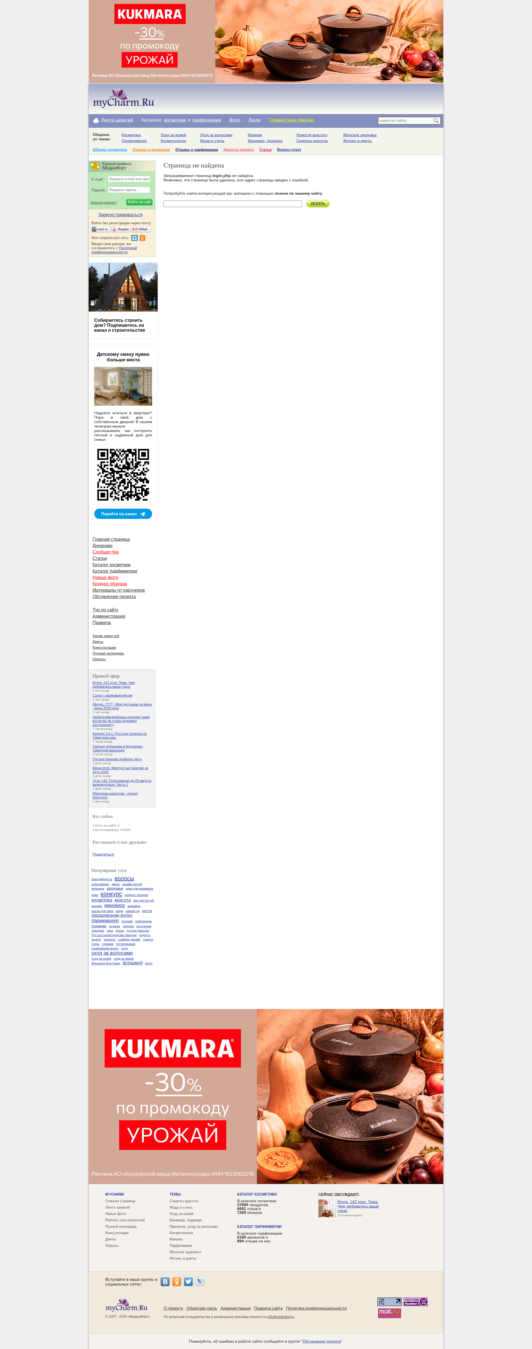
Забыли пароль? (104, 203)
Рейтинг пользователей (125, 1220)
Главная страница (111, 539)
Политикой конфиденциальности (114, 250)
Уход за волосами (216, 135)
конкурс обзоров (136, 895)
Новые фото (105, 577)
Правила (102, 622)
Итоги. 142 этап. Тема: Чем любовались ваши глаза (114, 685)
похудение (143, 926)
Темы (175, 1194)
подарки (98, 926)
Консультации (104, 647)
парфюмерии (206, 120)
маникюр (114, 905)
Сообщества (106, 552)
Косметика (131, 135)
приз (110, 930)
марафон (133, 906)
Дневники (102, 545)
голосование (100, 884)
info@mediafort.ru (280, 1317)
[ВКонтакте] (165, 1281)
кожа (94, 895)
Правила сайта (268, 1308)
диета (116, 884)
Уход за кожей (173, 135)
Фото (234, 120)
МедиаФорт (139, 1317)
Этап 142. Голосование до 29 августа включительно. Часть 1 (122, 783)
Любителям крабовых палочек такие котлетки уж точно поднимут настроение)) (121, 721)
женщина (97, 888)
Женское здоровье (360, 135)
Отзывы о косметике (151, 150)
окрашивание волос (112, 915)
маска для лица (102, 911)
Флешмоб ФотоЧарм (105, 963)
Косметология (173, 140)
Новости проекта (239, 150)
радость (144, 935)
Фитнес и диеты (357, 140)
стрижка (107, 944)
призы (120, 930)
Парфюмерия (134, 140)
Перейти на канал (119, 513)
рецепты (110, 939)
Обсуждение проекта (114, 596)
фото (148, 963)
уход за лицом (124, 958)
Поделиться (103, 854)
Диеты (98, 642)
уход (124, 948)
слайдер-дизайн (129, 939)
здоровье (115, 888)
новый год (133, 911)
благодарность (101, 879)
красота (123, 900)
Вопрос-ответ (289, 150)
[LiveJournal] (200, 1281)
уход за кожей (101, 958)
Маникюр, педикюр (265, 140)
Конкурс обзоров (110, 583)
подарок (114, 926)
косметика (101, 900)
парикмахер (105, 920)
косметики (175, 120)
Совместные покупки (291, 120)
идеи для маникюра (139, 888)
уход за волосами (112, 953)
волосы (124, 878)
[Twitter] (188, 1281)
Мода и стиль (212, 140)
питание (127, 921)
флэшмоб (133, 963)
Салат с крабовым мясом (112, 695)
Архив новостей (106, 636)
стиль (95, 944)
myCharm (114, 1194)
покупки (128, 926)
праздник (97, 930)
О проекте (173, 1308)
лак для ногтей (143, 900)
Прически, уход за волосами (194, 1226)
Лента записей (117, 120)
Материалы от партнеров (119, 590)
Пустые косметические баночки (114, 935)
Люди (255, 120)
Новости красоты (311, 135)
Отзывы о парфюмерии (196, 150)
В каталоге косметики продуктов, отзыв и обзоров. (256, 1207)
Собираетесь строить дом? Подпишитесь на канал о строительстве (119, 325)
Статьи (265, 150)
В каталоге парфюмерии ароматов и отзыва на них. (259, 1237)
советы (148, 939)
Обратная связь (201, 1308)
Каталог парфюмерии (115, 571)
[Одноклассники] (176, 1281)
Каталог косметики (112, 564)
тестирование (125, 944)
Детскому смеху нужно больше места (123, 357)
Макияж (255, 135)
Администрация (109, 616)
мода (119, 911)
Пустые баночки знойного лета (117, 759)
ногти (147, 910)
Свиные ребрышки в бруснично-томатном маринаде (118, 748)
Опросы (99, 659)
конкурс (111, 893)
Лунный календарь (108, 653)
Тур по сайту (105, 609)
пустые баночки (138, 930)
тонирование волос (105, 948)
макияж (96, 906)
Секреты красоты (312, 140)
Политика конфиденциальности (316, 1308)
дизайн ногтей (132, 884)
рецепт (96, 939)
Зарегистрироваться (120, 214)
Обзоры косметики (110, 150)
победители (143, 921)
